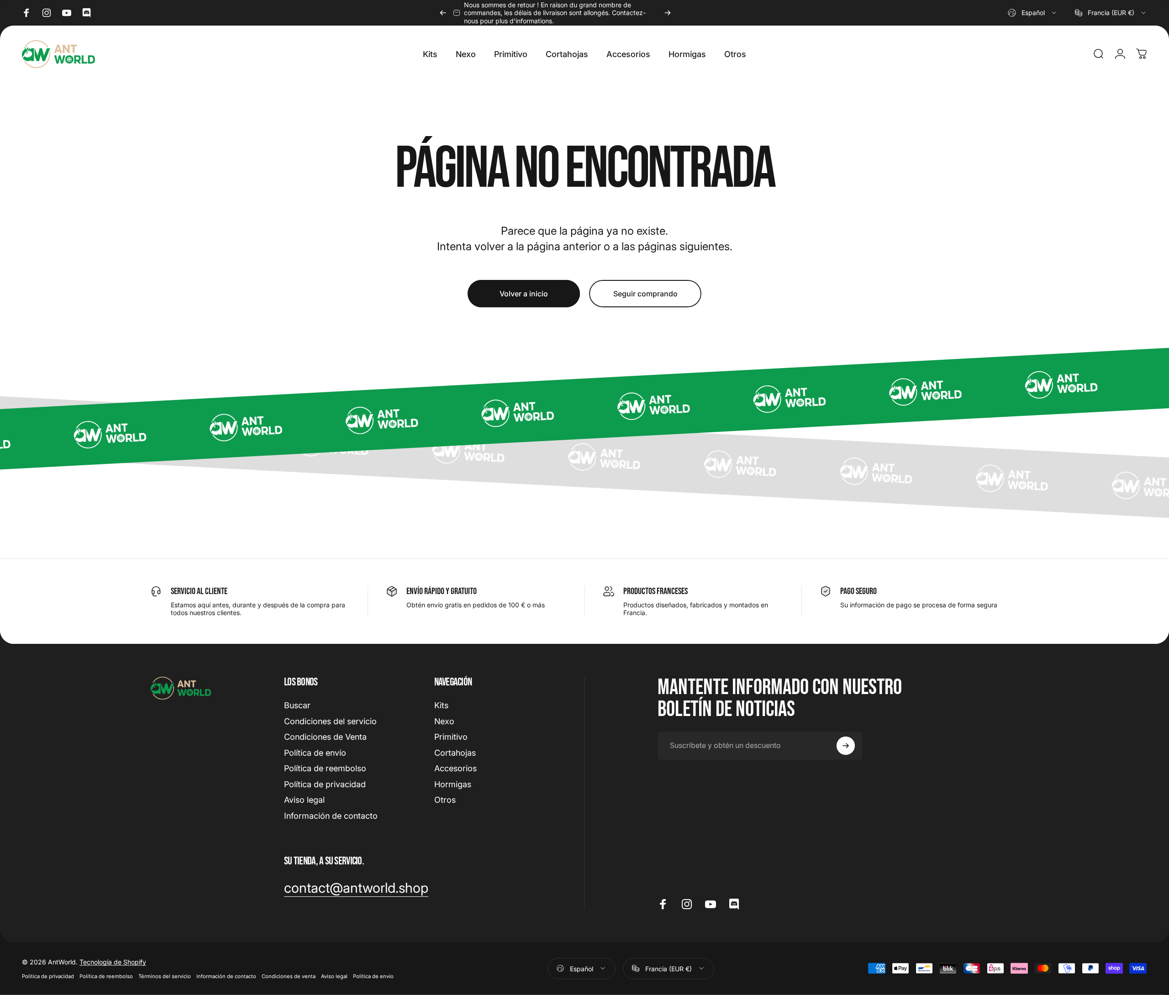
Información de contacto (331, 816)
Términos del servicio (164, 976)
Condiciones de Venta (325, 737)
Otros (445, 800)
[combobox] (1033, 13)
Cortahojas (455, 753)
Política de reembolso (325, 768)
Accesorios (455, 768)
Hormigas (452, 784)
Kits (441, 705)
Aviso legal (304, 800)
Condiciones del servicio (330, 721)
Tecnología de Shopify (112, 961)
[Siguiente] (668, 13)
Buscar (297, 705)
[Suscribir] (846, 746)
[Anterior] (443, 13)
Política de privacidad (325, 784)
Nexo (444, 721)
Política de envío (315, 753)
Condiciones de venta (289, 976)
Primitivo (451, 737)
